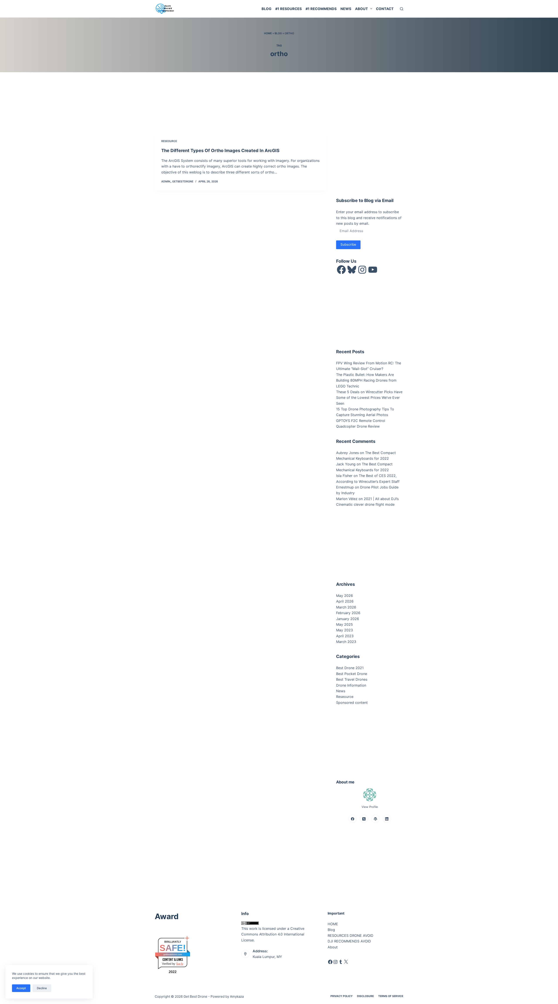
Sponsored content (352, 702)
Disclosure (365, 996)
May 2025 (344, 624)
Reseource (169, 141)
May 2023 (344, 630)
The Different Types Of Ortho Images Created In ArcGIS (220, 150)
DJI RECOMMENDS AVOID (349, 941)
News (345, 9)
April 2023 (345, 636)
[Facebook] (353, 819)
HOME (333, 924)
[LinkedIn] (387, 819)
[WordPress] (375, 819)
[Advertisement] (368, 159)
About (361, 9)
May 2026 (344, 595)
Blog (266, 9)
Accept (21, 988)
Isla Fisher (344, 475)
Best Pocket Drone (351, 674)
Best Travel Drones (351, 679)
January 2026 (347, 619)
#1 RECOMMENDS (321, 9)
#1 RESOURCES (288, 9)
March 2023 (346, 641)
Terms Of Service (390, 996)
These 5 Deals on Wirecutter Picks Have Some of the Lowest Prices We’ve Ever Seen (369, 398)
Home (268, 33)
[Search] (401, 8)
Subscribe (348, 244)
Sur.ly (179, 963)
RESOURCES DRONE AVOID (350, 935)
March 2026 (346, 607)
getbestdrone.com (172, 954)
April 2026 (345, 601)
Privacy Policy (341, 996)
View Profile (370, 807)
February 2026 (348, 613)
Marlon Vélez (346, 499)
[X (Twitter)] (364, 819)
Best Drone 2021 (350, 668)
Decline (42, 988)
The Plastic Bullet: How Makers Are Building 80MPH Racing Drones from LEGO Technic (366, 380)
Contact (385, 9)
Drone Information (351, 685)
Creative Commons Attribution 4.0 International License (272, 934)
